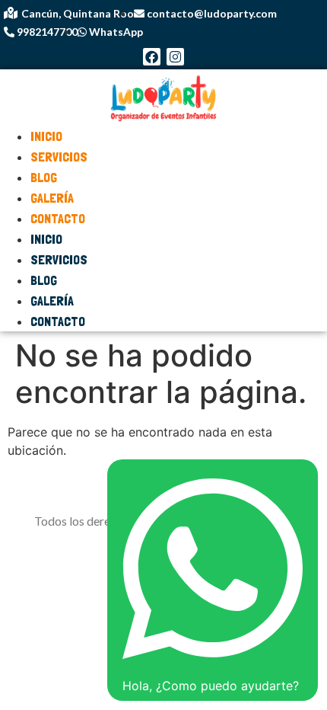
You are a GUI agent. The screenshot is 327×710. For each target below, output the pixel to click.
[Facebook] (151, 57)
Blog (43, 280)
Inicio (46, 239)
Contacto (57, 218)
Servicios (58, 157)
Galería (52, 301)
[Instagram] (175, 57)
